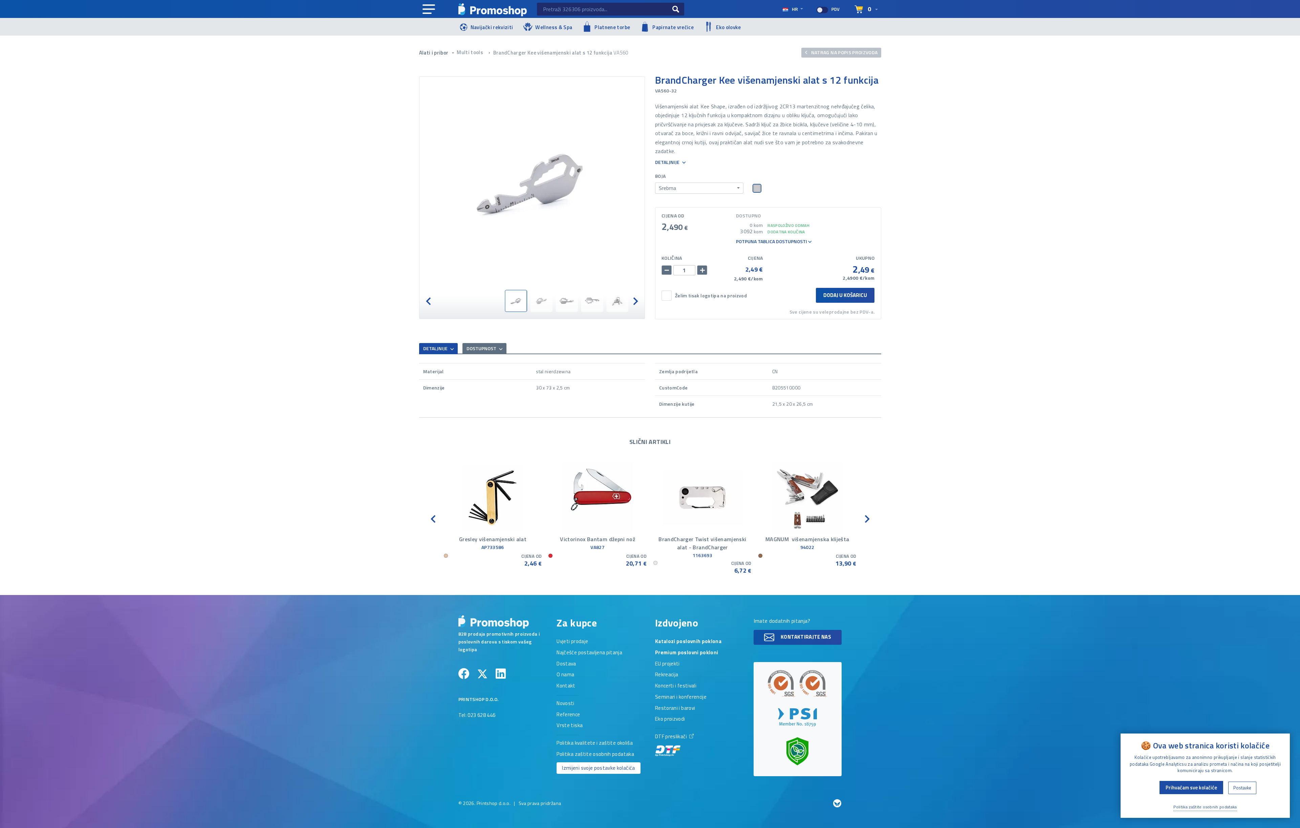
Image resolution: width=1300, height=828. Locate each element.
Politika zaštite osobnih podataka (595, 754)
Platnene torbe (612, 27)
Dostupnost (482, 348)
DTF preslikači (671, 737)
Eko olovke (728, 27)
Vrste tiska (570, 725)
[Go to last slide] (429, 300)
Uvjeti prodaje (572, 641)
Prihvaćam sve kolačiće (1191, 787)
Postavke (1242, 787)
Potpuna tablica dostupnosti (772, 241)
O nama (565, 675)
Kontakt (566, 686)
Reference (568, 715)
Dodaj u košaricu (845, 295)
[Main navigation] (428, 9)
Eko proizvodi (670, 719)
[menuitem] (516, 301)
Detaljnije (667, 162)
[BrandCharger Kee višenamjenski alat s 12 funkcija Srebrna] (532, 183)
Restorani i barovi (675, 708)
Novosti (565, 703)
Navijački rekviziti (492, 27)
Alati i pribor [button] (434, 53)
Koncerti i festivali (675, 686)
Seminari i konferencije (681, 697)
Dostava (566, 664)
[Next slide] (635, 300)
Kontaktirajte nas (805, 637)
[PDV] (822, 10)
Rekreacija (666, 675)
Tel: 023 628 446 (477, 715)
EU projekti (667, 664)
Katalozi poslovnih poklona (688, 641)
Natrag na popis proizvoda (844, 52)
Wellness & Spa (553, 27)
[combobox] (699, 188)
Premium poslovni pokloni (686, 653)
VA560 (620, 53)
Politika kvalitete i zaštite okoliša (595, 743)
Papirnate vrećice (673, 27)
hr (795, 9)
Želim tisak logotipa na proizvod (711, 296)
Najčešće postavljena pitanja (589, 653)
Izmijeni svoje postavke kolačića (598, 768)
